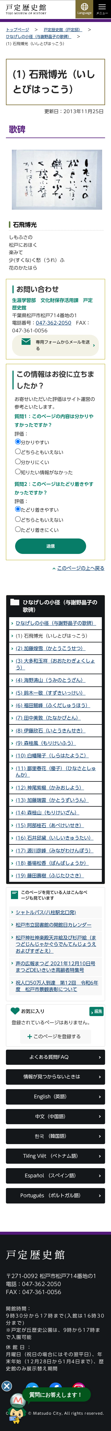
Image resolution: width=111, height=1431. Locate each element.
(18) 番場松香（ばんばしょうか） (52, 863)
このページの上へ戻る (80, 568)
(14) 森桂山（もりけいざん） (47, 812)
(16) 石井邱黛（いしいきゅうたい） (55, 837)
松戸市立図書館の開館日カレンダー (53, 925)
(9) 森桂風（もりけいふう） (46, 743)
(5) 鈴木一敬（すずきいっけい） (51, 693)
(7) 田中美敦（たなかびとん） (48, 718)
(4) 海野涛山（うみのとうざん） (51, 680)
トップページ (17, 30)
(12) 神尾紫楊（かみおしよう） (50, 787)
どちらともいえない (42, 452)
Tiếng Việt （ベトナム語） (52, 1156)
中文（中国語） (51, 1116)
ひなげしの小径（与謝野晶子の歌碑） (38, 37)
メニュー (102, 13)
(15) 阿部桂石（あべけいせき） (50, 825)
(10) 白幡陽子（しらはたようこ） (52, 755)
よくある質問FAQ (49, 1057)
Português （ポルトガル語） (51, 1195)
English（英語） (52, 1096)
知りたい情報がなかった (47, 472)
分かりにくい (35, 462)
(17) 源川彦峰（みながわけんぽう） (55, 850)
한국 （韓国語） (52, 1136)
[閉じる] (6, 1386)
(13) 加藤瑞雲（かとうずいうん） (52, 800)
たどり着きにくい (40, 530)
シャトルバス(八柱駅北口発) (46, 912)
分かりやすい (35, 442)
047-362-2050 (53, 322)
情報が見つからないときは (51, 1076)
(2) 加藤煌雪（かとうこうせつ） (51, 648)
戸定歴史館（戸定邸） (63, 30)
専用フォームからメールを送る (63, 345)
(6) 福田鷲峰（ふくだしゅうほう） (53, 705)
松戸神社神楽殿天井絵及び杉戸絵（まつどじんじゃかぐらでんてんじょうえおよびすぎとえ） (56, 944)
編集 (98, 1011)
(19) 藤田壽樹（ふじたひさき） (50, 875)
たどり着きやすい (40, 510)
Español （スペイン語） (52, 1175)
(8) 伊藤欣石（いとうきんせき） (51, 730)
